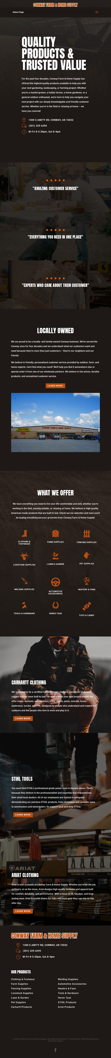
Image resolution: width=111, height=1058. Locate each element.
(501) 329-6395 (38, 125)
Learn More (55, 386)
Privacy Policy (73, 1039)
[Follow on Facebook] (55, 1050)
